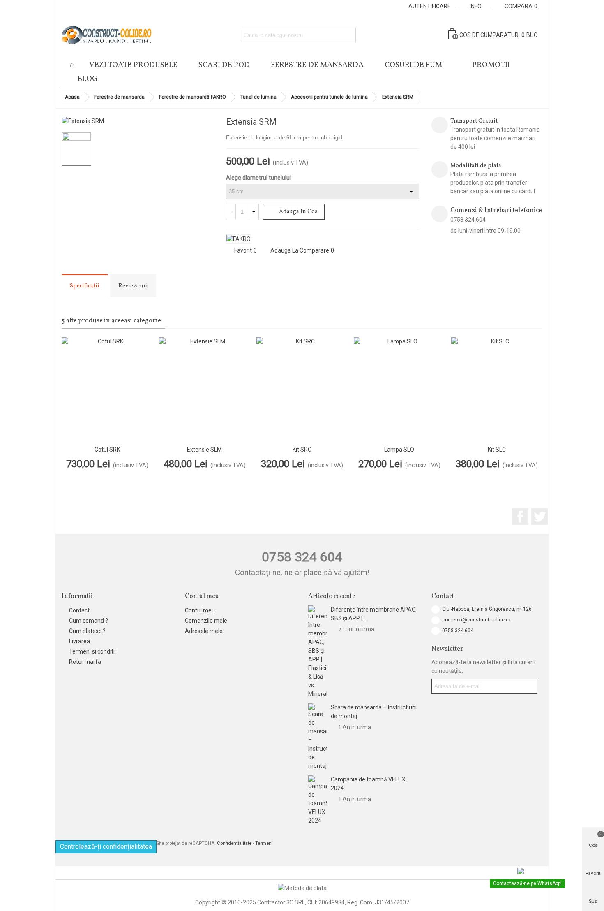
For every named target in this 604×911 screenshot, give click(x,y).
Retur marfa (85, 661)
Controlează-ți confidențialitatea (106, 847)
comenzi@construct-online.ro (476, 620)
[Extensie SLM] (204, 389)
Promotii (491, 65)
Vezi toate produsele (133, 65)
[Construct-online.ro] (107, 35)
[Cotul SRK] (413, 123)
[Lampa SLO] (400, 123)
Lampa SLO (399, 449)
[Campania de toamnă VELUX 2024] (317, 800)
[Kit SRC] (301, 389)
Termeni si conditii (92, 651)
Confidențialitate (234, 843)
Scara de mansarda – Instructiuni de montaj (374, 711)
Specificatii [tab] (84, 286)
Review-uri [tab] (133, 286)
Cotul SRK (107, 449)
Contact (79, 610)
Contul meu (200, 610)
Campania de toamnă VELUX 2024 (368, 783)
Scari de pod (224, 65)
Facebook (520, 516)
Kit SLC (497, 449)
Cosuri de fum (413, 65)
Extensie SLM (204, 449)
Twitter (539, 516)
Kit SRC (302, 449)
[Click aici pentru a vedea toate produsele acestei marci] (238, 239)
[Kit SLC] (496, 389)
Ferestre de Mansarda (317, 65)
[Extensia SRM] (203, 115)
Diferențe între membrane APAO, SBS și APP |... (374, 613)
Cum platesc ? (87, 631)
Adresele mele (204, 631)
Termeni (264, 843)
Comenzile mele (206, 620)
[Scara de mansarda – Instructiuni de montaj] (317, 736)
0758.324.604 (457, 630)
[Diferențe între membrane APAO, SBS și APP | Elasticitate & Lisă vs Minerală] (317, 651)
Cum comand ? (88, 620)
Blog (88, 79)
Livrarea (79, 641)
